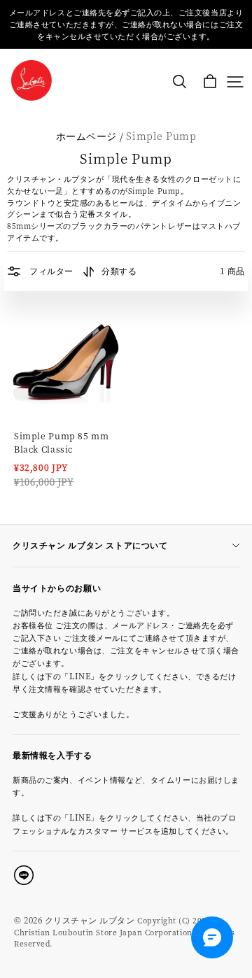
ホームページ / (90, 136)
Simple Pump (161, 136)
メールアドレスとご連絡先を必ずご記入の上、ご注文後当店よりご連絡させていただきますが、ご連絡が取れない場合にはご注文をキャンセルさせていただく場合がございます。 (126, 24)
